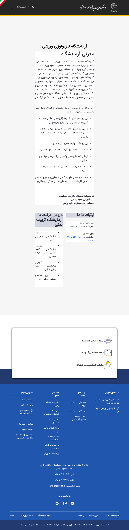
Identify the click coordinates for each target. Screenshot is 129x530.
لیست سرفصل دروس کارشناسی (79, 418)
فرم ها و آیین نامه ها (77, 411)
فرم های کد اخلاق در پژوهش (77, 404)
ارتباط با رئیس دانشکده (93, 341)
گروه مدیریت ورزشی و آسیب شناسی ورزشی (107, 401)
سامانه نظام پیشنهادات (92, 352)
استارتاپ (29, 419)
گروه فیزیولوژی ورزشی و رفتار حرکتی (107, 410)
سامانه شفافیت (27, 429)
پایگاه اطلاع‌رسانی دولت (51, 430)
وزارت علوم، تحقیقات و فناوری (51, 412)
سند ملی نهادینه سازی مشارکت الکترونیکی (24, 436)
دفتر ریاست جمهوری (54, 421)
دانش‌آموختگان (27, 400)
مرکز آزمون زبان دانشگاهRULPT (26, 412)
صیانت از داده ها (26, 424)
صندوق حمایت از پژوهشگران (52, 438)
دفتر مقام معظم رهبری (52, 404)
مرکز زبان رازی (27, 405)
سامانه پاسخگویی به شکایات (90, 365)
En (29, 7)
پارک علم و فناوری (51, 454)
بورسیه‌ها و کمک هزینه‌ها (52, 447)
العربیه (23, 7)
